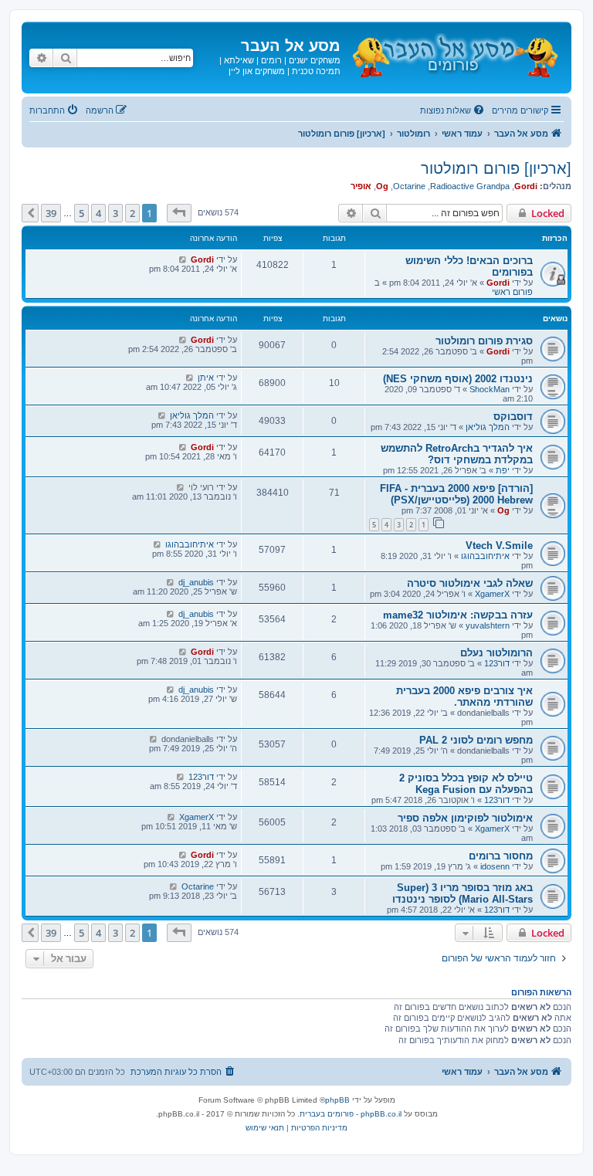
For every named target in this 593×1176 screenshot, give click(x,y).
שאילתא (239, 60)
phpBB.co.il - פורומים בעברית (351, 1114)
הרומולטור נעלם (496, 653)
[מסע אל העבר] (454, 52)
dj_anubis (196, 582)
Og (382, 186)
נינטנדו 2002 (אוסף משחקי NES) (458, 379)
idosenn (495, 866)
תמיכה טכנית (316, 71)
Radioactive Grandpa (470, 186)
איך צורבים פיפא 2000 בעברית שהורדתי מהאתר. (464, 696)
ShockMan (489, 389)
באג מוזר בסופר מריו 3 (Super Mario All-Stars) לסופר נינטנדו (462, 893)
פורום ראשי (512, 292)
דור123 (497, 663)
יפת (503, 470)
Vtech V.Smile (499, 545)
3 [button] (115, 213)
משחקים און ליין (257, 71)
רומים (271, 60)
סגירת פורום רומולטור (484, 341)
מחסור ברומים (501, 856)
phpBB (337, 1100)
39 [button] (51, 213)
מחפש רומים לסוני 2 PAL (476, 740)
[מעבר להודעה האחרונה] (182, 259)
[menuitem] (453, 110)
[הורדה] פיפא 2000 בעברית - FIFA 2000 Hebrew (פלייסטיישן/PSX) (456, 494)
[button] (179, 213)
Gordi (525, 186)
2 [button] (132, 213)
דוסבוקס (513, 416)
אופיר (361, 186)
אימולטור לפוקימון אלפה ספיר (465, 818)
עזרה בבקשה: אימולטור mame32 (458, 615)
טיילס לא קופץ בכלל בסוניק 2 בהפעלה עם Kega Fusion (466, 783)
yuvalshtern (488, 625)
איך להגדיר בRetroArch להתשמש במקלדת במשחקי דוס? (457, 454)
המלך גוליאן (488, 427)
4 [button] (98, 213)
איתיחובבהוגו (485, 556)
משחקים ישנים (315, 60)
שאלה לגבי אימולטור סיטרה (470, 583)
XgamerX (492, 593)
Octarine (409, 186)
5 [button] (81, 213)
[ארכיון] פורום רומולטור (496, 168)
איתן (206, 377)
